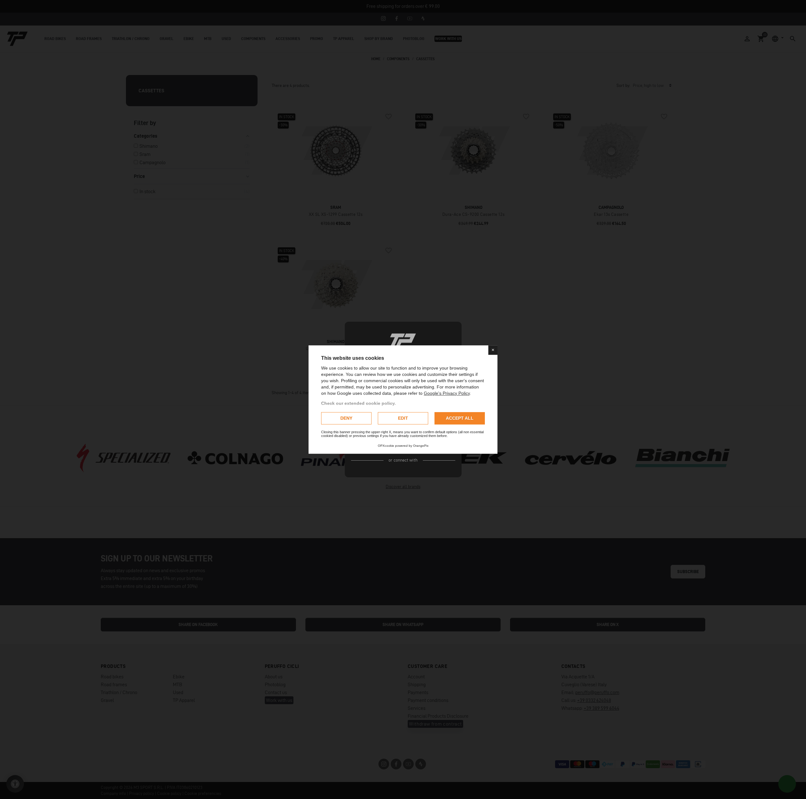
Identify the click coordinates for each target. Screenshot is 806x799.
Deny (346, 418)
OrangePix (421, 445)
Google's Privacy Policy (447, 393)
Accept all (460, 418)
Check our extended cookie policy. (358, 403)
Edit (403, 418)
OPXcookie (386, 445)
